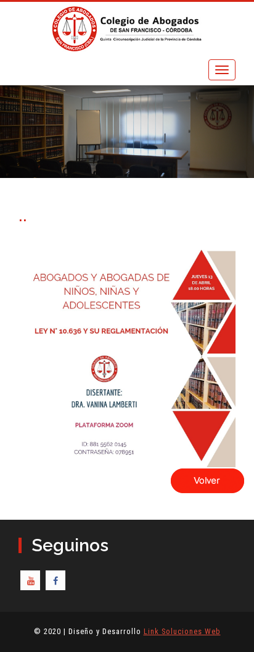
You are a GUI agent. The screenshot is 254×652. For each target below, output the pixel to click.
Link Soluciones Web (182, 631)
